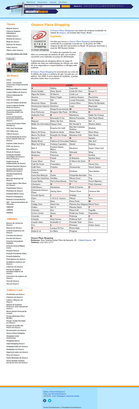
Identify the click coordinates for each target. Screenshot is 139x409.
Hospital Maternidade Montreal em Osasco (14, 170)
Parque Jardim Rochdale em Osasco (16, 322)
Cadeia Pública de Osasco (16, 92)
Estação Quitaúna (13, 256)
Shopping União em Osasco (17, 346)
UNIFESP (9, 207)
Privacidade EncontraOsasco (71, 407)
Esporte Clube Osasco (15, 143)
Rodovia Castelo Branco (15, 199)
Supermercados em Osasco (17, 352)
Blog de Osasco (12, 28)
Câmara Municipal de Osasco (14, 96)
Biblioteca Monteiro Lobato (16, 89)
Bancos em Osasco (14, 228)
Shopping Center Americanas (12, 337)
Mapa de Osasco (12, 42)
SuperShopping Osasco (15, 344)
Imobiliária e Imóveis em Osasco (15, 263)
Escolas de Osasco (13, 238)
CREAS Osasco (12, 134)
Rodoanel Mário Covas (15, 194)
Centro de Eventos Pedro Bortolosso (16, 124)
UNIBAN (9, 210)
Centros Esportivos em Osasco (15, 232)
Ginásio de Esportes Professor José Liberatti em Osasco (17, 307)
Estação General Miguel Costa (15, 247)
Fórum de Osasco (13, 152)
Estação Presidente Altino (16, 254)
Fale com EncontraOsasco (54, 394)
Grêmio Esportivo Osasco (16, 166)
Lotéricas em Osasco (14, 267)
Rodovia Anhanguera (14, 197)
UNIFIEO (9, 213)
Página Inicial (30, 2)
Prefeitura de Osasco (14, 191)
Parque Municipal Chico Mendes (15, 317)
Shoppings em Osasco (15, 349)
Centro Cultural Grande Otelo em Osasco (15, 106)
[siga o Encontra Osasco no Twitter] (49, 402)
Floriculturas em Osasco (15, 259)
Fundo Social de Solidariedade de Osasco (16, 162)
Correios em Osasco (14, 235)
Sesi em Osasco (12, 281)
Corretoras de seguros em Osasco (16, 277)
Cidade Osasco (12, 36)
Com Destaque (58, 396)
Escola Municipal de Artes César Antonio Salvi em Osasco (16, 139)
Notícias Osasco (42, 2)
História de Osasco (13, 39)
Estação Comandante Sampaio (14, 242)
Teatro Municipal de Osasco (17, 358)
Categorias (53, 2)
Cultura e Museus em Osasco (14, 301)
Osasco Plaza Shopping (15, 333)
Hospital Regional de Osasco (14, 175)
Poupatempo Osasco (14, 188)
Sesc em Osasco (13, 355)
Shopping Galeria (13, 341)
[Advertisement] (69, 276)
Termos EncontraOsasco (51, 407)
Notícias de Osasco (13, 45)
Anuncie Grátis (73, 396)
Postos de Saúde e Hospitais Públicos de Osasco (14, 271)
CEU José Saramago (14, 128)
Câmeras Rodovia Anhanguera (13, 32)
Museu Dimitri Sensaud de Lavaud (16, 312)
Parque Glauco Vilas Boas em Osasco (16, 184)
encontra (36, 11)
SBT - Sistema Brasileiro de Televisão (17, 203)
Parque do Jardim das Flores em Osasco (14, 327)
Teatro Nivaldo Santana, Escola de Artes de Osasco (16, 362)
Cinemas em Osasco (14, 297)
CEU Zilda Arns (12, 131)
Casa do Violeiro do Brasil (16, 103)
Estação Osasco (12, 251)
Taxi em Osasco (12, 284)
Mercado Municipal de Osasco (14, 179)
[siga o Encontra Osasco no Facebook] (44, 402)
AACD (8, 80)
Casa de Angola (12, 100)
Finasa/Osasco (12, 149)
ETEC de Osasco (12, 146)
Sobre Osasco (63, 2)
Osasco (62, 33)
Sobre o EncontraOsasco (54, 392)
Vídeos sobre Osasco (14, 50)
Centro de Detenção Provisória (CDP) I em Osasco (14, 112)
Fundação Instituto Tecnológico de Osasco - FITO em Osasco (15, 157)
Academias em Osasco (15, 294)
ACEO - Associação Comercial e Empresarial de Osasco (17, 85)
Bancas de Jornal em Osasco (14, 224)
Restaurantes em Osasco (16, 330)
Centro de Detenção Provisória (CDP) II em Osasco (14, 119)
